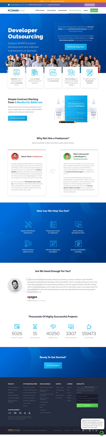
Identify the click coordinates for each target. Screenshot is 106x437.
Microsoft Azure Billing (13, 398)
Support (86, 10)
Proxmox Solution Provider (30, 392)
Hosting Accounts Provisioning (44, 390)
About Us (69, 387)
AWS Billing (11, 392)
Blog (68, 390)
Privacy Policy (67, 430)
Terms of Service (58, 430)
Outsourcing (75, 10)
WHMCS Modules (39, 10)
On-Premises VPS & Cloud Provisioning (47, 394)
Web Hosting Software (29, 387)
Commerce (42, 404)
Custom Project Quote (28, 398)
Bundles (62, 10)
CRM (41, 407)
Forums (69, 392)
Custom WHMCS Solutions (30, 390)
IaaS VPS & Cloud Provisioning (44, 398)
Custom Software (51, 10)
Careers (69, 400)
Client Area (59, 398)
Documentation (60, 395)
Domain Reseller (44, 402)
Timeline (69, 395)
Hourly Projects (27, 403)
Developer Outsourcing (29, 395)
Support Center (60, 387)
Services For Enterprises (29, 400)
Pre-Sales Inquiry (60, 390)
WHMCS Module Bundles (46, 387)
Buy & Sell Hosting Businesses (13, 401)
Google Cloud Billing (13, 395)
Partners (25, 405)
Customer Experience (45, 412)
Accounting (43, 410)
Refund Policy (76, 430)
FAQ (57, 392)
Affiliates (69, 398)
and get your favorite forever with (35, 4)
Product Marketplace (13, 387)
